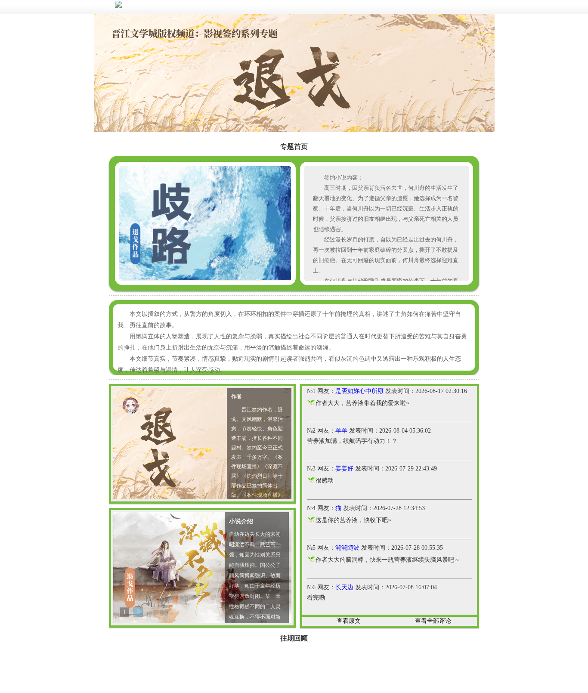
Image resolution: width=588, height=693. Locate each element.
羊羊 (341, 430)
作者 (236, 396)
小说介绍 (241, 521)
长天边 (344, 587)
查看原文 (349, 621)
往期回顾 (294, 638)
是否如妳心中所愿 (359, 391)
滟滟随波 (347, 547)
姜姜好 (344, 468)
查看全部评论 (433, 621)
